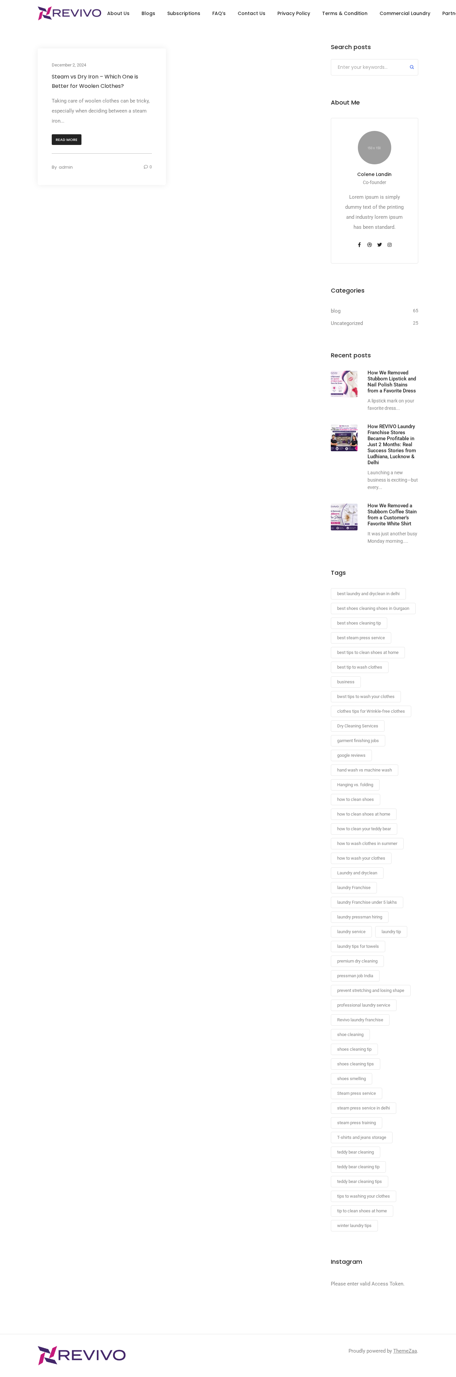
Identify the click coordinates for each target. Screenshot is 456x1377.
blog (335, 311)
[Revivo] (69, 13)
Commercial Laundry (405, 13)
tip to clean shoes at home (362, 1210)
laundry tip (391, 931)
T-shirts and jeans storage (361, 1137)
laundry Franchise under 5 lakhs (367, 902)
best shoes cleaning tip (359, 623)
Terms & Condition (345, 13)
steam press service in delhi (363, 1107)
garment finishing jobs (358, 740)
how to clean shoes (355, 799)
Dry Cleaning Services (357, 725)
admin (66, 167)
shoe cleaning (350, 1034)
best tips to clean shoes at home (368, 652)
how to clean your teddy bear (364, 828)
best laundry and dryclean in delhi (368, 593)
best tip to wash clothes (359, 667)
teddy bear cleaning (355, 1152)
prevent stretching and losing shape (370, 990)
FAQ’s (219, 13)
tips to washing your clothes (363, 1196)
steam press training (356, 1122)
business (346, 681)
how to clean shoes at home (363, 814)
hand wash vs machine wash (364, 769)
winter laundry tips (354, 1225)
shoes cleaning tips (355, 1063)
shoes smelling (351, 1078)
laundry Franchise (354, 887)
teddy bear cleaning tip (358, 1166)
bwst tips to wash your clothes (366, 696)
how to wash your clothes (361, 858)
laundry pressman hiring (359, 916)
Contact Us (251, 13)
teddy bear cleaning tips (359, 1181)
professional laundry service (363, 1005)
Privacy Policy (293, 13)
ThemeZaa (405, 1351)
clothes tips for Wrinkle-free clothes (371, 711)
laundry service (351, 931)
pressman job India (355, 975)
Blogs (148, 13)
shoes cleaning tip (354, 1049)
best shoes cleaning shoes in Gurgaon (373, 608)
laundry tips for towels (358, 946)
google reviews (351, 755)
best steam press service (361, 637)
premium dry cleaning (357, 961)
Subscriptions (183, 13)
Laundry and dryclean (357, 872)
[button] (66, 139)
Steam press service (356, 1093)
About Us (118, 13)
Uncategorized (347, 323)
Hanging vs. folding (355, 784)
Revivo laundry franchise (360, 1019)
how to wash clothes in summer (367, 843)
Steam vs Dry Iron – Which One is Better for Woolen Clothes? (95, 81)
